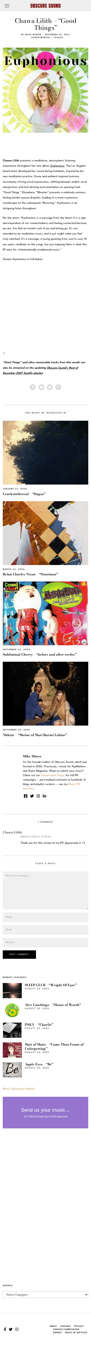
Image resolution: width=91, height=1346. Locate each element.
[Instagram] (38, 795)
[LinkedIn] (44, 795)
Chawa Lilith (12, 832)
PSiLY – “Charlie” (39, 1024)
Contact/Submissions (66, 1329)
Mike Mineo (33, 35)
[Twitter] (50, 387)
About (53, 1326)
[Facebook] (33, 387)
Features (65, 1326)
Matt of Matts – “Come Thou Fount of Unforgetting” (54, 1046)
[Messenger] (41, 387)
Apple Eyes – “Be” (39, 1064)
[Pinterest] (58, 387)
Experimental (41, 38)
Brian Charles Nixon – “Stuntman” (30, 574)
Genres (57, 1333)
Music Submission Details (19, 1089)
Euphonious (57, 166)
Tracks (58, 38)
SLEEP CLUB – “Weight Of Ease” (51, 985)
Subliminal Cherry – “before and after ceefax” (40, 654)
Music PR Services (76, 1333)
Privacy (79, 1326)
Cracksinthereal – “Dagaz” (24, 494)
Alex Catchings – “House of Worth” (53, 1004)
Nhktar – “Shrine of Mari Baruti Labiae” (35, 735)
